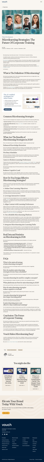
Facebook (21, 162)
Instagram (25, 162)
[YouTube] (6, 434)
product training (11, 87)
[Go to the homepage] (6, 424)
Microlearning (6, 60)
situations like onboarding (12, 212)
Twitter (34, 162)
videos (8, 199)
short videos (20, 123)
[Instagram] (2, 434)
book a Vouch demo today (12, 341)
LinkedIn (29, 162)
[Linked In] (4, 434)
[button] (41, 1)
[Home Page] (4, 1)
